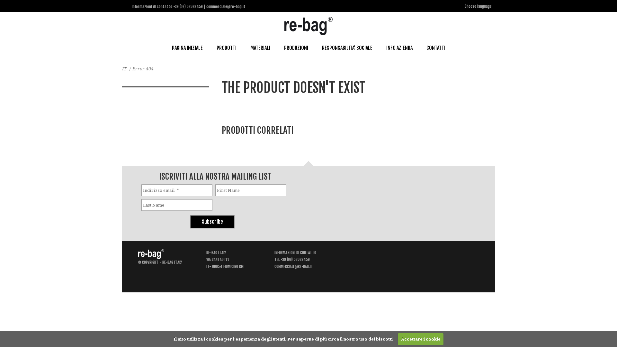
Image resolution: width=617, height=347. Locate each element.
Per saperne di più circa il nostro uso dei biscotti (340, 339)
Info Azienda (399, 48)
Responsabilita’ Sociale (347, 48)
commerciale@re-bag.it (293, 266)
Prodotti (227, 48)
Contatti (435, 48)
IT (124, 69)
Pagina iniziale (187, 48)
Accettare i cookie (421, 339)
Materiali (260, 48)
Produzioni (296, 48)
